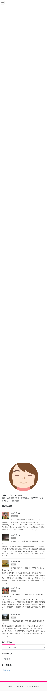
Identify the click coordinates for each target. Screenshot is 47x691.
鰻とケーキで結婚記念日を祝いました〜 (25, 519)
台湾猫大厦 (6, 670)
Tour (13, 538)
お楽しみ (14, 516)
